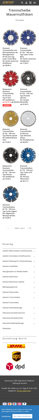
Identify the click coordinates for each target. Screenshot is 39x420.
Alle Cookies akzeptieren (22, 416)
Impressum (8, 381)
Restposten (7, 328)
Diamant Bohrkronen (10, 277)
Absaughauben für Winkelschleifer (15, 271)
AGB (15, 381)
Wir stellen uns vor (15, 388)
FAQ (35, 388)
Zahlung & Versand (19, 383)
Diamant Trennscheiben (11, 297)
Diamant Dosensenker (11, 292)
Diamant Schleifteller (10, 266)
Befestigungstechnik (10, 287)
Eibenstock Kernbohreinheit (13, 318)
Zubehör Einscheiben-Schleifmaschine (17, 256)
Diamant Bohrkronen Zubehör (13, 282)
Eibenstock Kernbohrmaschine (14, 313)
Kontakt (4, 388)
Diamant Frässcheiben (11, 302)
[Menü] (34, 2)
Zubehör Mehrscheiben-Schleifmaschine (17, 251)
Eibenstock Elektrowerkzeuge (13, 323)
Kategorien (12, 391)
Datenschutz (22, 381)
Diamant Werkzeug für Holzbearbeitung (17, 261)
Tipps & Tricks (28, 388)
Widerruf (30, 381)
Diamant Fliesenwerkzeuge (12, 308)
